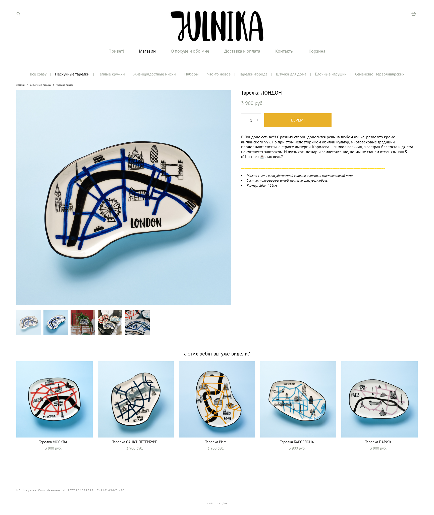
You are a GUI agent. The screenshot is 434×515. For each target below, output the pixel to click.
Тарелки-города (253, 73)
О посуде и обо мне (190, 51)
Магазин (147, 51)
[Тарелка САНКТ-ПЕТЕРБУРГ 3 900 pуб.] (136, 399)
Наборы (191, 73)
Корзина (317, 51)
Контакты (284, 51)
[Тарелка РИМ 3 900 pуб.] (217, 399)
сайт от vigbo (217, 503)
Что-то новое (219, 73)
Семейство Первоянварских (379, 73)
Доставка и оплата (242, 51)
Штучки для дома (291, 73)
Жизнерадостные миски (154, 73)
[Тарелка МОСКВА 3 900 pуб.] (54, 399)
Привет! (116, 51)
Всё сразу (38, 73)
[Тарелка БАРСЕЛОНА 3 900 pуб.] (298, 399)
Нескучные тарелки (72, 73)
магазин (20, 85)
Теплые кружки (111, 73)
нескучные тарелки (40, 85)
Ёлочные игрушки (331, 73)
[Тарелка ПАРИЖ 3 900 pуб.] (379, 399)
